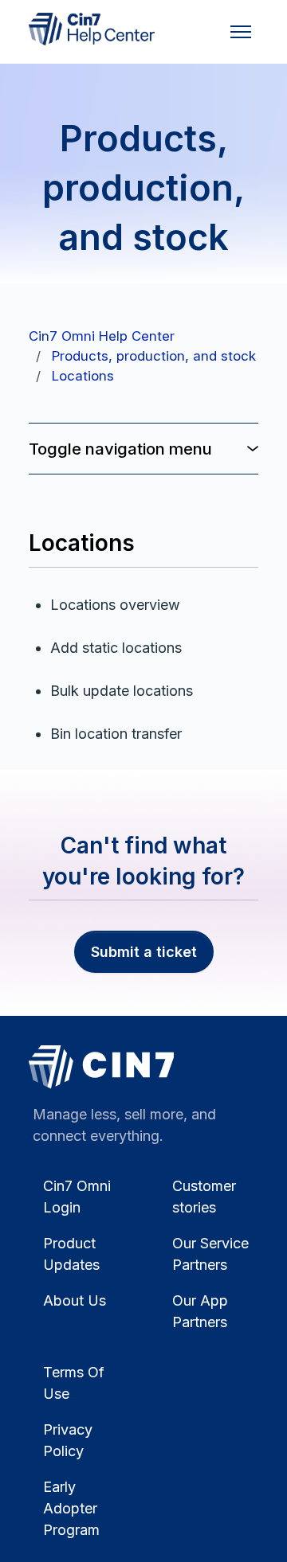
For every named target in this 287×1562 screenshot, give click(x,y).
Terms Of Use (73, 1383)
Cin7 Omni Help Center (102, 336)
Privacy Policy (67, 1440)
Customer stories (204, 1196)
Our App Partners (200, 1311)
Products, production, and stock (154, 356)
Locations (83, 376)
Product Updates (71, 1254)
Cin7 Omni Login (77, 1196)
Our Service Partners (210, 1254)
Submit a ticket (144, 951)
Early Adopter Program (71, 1508)
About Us (74, 1300)
